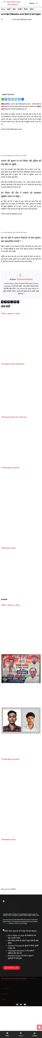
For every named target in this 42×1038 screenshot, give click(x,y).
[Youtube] (24, 1004)
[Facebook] (17, 1004)
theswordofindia (24, 279)
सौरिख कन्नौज (5, 104)
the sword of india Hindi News (23, 931)
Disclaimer (4, 999)
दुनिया (14, 9)
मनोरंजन (32, 9)
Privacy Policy (4, 994)
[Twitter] (21, 1004)
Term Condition (5, 988)
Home (3, 9)
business (5, 923)
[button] (37, 3)
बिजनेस (25, 9)
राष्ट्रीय (9, 9)
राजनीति (20, 9)
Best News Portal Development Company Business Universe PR (18, 979)
